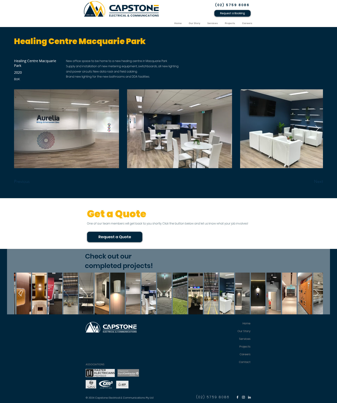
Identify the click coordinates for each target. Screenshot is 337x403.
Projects (244, 347)
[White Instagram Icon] (243, 397)
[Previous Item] (317, 293)
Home (246, 323)
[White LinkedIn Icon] (249, 397)
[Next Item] (317, 128)
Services (244, 339)
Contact (244, 362)
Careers (245, 354)
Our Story (243, 331)
